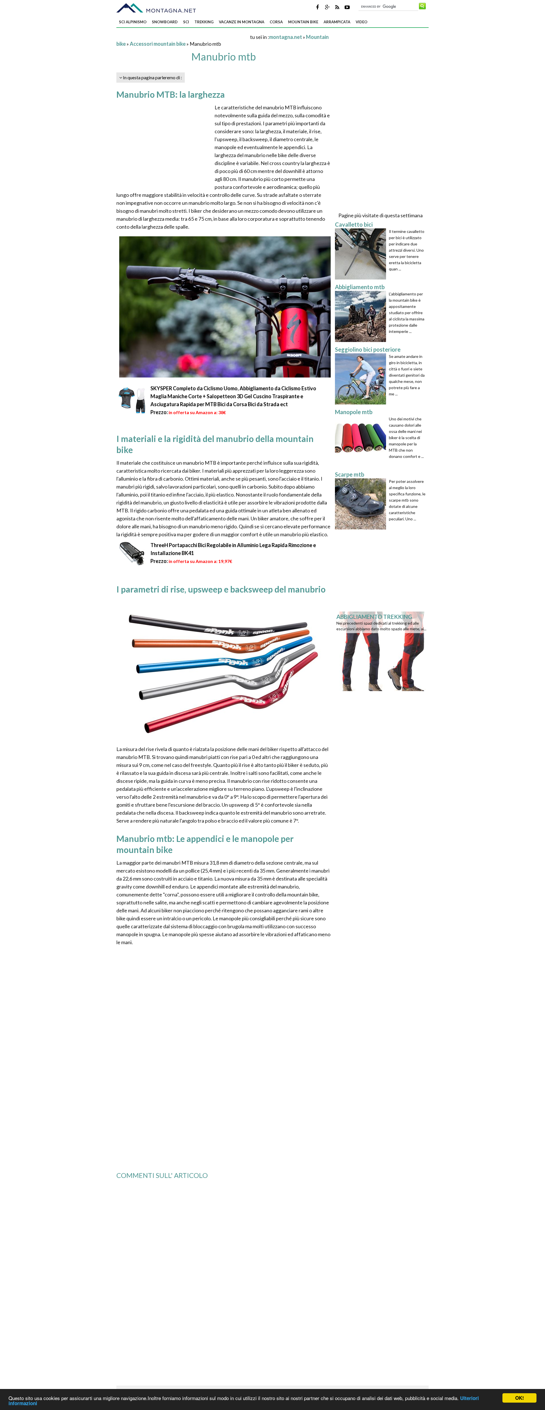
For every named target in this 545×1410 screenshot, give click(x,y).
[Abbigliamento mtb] (362, 316)
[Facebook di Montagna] (317, 7)
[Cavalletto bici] (362, 254)
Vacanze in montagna (241, 22)
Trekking (203, 22)
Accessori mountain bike (158, 44)
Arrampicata (337, 22)
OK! (519, 1397)
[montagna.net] (156, 8)
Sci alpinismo (132, 22)
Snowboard (165, 22)
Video (361, 22)
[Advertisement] (182, 37)
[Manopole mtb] (362, 441)
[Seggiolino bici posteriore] (362, 378)
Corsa (276, 22)
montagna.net (285, 37)
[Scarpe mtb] (362, 503)
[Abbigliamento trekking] (382, 651)
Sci (186, 22)
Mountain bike (303, 22)
